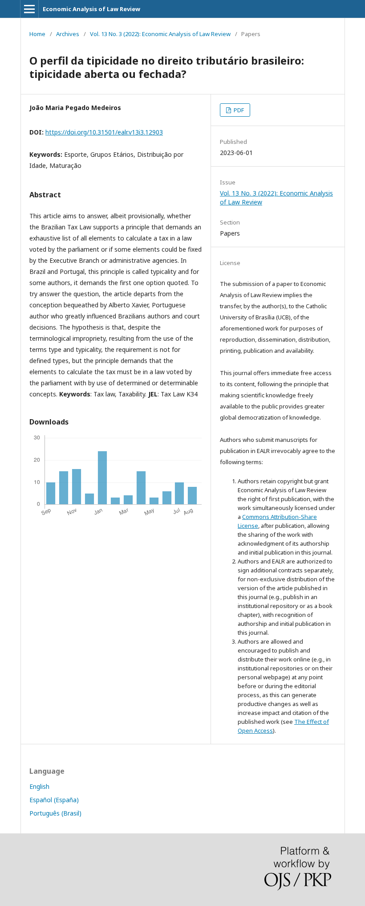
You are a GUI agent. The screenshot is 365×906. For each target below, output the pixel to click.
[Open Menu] (29, 9)
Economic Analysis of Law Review (91, 9)
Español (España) (54, 800)
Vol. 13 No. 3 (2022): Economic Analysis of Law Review (160, 34)
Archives (67, 34)
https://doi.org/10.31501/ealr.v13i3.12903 (104, 132)
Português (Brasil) (55, 813)
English (39, 786)
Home (37, 34)
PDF (238, 110)
